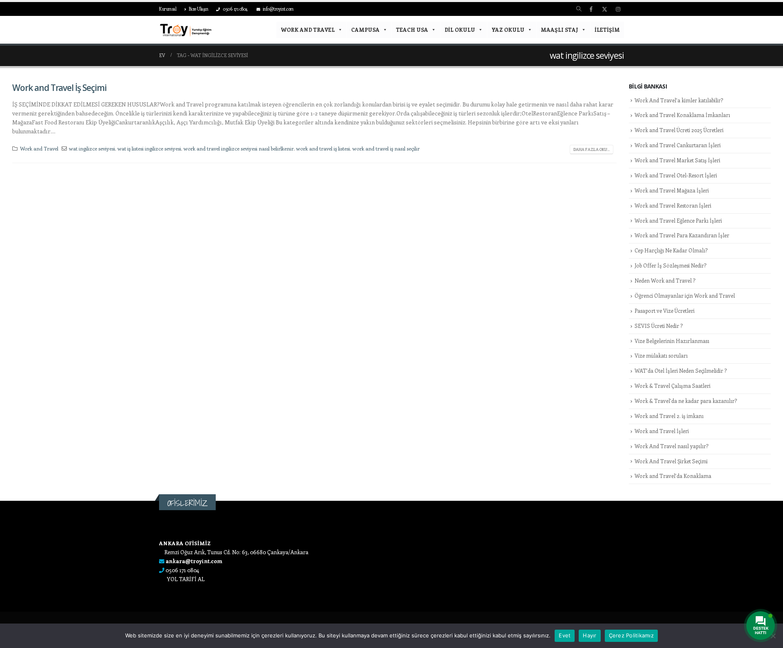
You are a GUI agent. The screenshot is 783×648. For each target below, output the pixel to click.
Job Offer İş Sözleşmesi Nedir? (670, 265)
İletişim (607, 29)
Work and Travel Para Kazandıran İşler (682, 235)
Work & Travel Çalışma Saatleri (672, 385)
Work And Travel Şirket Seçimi (671, 461)
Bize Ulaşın (198, 9)
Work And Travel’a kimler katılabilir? (679, 100)
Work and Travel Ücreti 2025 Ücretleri (679, 129)
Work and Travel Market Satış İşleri (677, 160)
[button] (579, 9)
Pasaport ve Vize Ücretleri (665, 310)
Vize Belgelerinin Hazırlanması (672, 340)
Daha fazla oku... (591, 149)
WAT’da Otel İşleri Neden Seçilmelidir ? (681, 370)
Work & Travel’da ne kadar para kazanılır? (686, 400)
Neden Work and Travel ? (665, 280)
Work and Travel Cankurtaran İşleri (678, 145)
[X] (604, 9)
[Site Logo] (185, 30)
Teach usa (412, 29)
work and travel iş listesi (323, 148)
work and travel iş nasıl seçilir (386, 148)
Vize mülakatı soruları (661, 355)
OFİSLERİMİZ (187, 503)
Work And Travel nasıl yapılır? (671, 445)
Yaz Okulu (507, 29)
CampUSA (365, 29)
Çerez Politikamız (631, 635)
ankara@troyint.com (194, 560)
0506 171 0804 (235, 9)
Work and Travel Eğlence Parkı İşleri (678, 220)
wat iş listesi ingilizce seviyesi (149, 148)
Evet (565, 635)
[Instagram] (618, 9)
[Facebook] (591, 9)
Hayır (589, 635)
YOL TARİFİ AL (186, 578)
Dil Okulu (460, 29)
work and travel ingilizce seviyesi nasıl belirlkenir (239, 148)
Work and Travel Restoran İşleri (673, 205)
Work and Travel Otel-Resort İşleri (676, 175)
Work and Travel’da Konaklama (673, 475)
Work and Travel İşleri (662, 430)
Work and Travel (308, 29)
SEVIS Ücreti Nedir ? (659, 325)
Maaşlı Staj (559, 29)
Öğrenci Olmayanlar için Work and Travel (685, 295)
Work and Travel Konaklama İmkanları (682, 114)
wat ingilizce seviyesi (92, 148)
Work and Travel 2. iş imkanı (669, 415)
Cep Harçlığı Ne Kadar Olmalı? (671, 250)
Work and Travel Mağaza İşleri (672, 190)
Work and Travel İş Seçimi (59, 87)
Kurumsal (167, 9)
